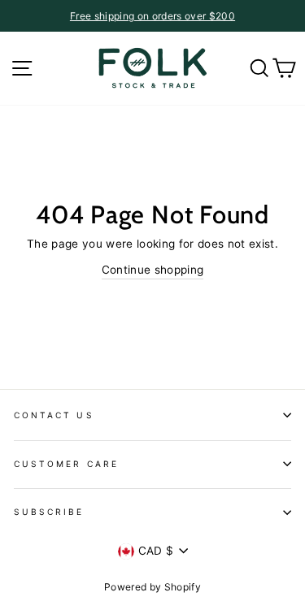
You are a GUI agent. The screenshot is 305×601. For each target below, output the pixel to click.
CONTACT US (54, 415)
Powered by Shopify (152, 587)
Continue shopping (153, 269)
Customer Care (66, 464)
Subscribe (49, 512)
